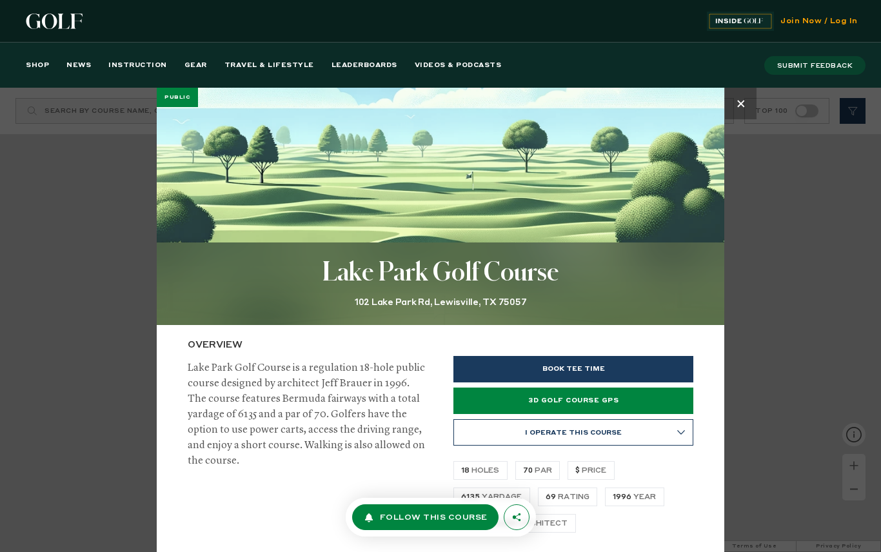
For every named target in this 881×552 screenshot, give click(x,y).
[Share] (517, 517)
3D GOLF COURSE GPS (573, 400)
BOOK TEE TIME (573, 369)
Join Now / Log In (819, 21)
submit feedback (815, 66)
